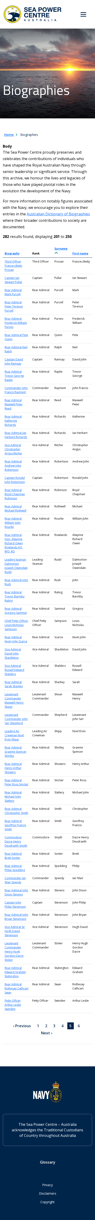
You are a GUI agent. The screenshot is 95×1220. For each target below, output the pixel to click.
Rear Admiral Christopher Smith (16, 811)
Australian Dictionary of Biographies (58, 213)
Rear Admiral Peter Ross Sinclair (16, 782)
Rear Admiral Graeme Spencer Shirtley (16, 752)
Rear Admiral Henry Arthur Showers (13, 768)
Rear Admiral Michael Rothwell (15, 508)
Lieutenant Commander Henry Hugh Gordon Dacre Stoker (14, 951)
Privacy (47, 1185)
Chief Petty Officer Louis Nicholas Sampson (16, 625)
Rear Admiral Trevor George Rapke (14, 376)
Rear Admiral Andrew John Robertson (13, 465)
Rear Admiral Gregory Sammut (16, 611)
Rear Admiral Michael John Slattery (13, 796)
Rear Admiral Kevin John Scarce (16, 639)
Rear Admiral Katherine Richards (13, 421)
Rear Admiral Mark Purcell (13, 292)
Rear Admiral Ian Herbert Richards (16, 435)
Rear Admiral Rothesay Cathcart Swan (16, 988)
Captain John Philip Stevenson (15, 905)
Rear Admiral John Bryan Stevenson (16, 917)
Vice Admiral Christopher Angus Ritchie (13, 449)
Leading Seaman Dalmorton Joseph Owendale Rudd (16, 566)
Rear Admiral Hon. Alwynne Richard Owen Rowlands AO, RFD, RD (14, 543)
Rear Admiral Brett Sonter (13, 856)
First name (80, 253)
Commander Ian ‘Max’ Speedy (15, 880)
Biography (12, 253)
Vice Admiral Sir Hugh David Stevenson (15, 931)
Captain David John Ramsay (14, 361)
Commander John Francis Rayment (16, 390)
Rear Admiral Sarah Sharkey (14, 684)
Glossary (47, 1162)
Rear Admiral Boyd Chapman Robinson (15, 494)
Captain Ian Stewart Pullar (13, 280)
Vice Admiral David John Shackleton (13, 653)
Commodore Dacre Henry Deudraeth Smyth (16, 841)
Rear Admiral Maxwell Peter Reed (14, 404)
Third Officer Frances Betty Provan (13, 266)
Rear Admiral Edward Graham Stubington (15, 972)
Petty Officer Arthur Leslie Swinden (13, 1005)
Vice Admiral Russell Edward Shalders (14, 670)
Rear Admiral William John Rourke (13, 523)
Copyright (47, 1202)
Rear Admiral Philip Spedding (15, 868)
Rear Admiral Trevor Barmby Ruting (14, 596)
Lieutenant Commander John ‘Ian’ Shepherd (16, 719)
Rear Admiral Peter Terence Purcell (14, 306)
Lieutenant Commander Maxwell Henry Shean (14, 700)
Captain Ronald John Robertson (15, 480)
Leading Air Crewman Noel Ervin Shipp (14, 735)
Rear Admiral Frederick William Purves (16, 323)
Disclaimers (47, 1193)
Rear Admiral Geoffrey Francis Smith (15, 825)
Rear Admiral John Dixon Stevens (16, 892)
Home (9, 134)
